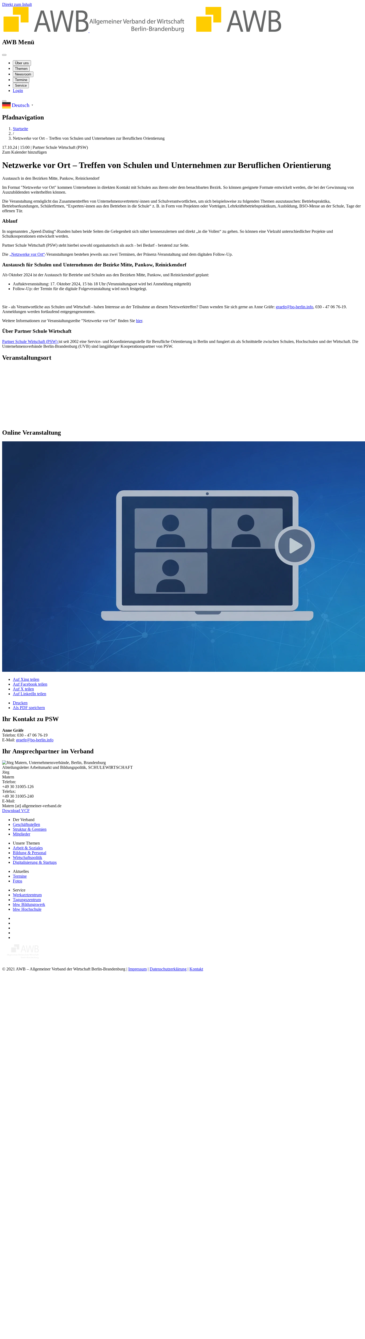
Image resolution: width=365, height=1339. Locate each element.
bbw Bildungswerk (29, 904)
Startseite (20, 128)
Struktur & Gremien (29, 829)
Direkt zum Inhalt (17, 4)
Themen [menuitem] (21, 69)
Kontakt (196, 969)
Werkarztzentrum (27, 895)
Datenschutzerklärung (168, 969)
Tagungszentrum (27, 899)
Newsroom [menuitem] (23, 74)
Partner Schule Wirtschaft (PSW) (30, 341)
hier (139, 320)
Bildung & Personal (29, 852)
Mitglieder (21, 834)
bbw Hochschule (27, 909)
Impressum (137, 969)
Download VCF (16, 810)
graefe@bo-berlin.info (294, 307)
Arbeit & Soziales (28, 848)
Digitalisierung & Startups (35, 862)
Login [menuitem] (18, 90)
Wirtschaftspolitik (27, 857)
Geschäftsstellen (26, 824)
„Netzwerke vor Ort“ (27, 254)
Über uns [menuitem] (22, 63)
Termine (20, 876)
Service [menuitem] (21, 85)
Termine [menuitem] (21, 80)
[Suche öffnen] (4, 101)
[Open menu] (4, 55)
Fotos (17, 881)
